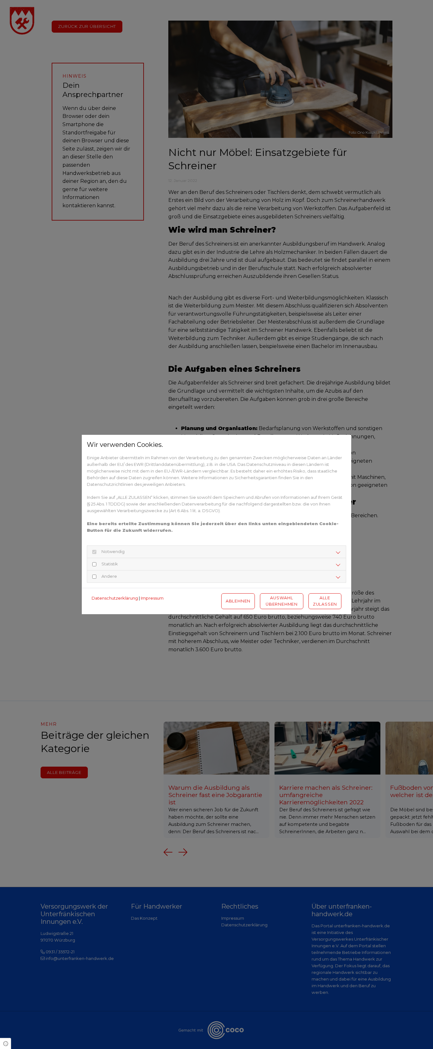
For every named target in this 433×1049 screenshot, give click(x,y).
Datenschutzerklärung (115, 598)
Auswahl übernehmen (282, 600)
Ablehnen (238, 601)
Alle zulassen (325, 600)
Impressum (152, 598)
